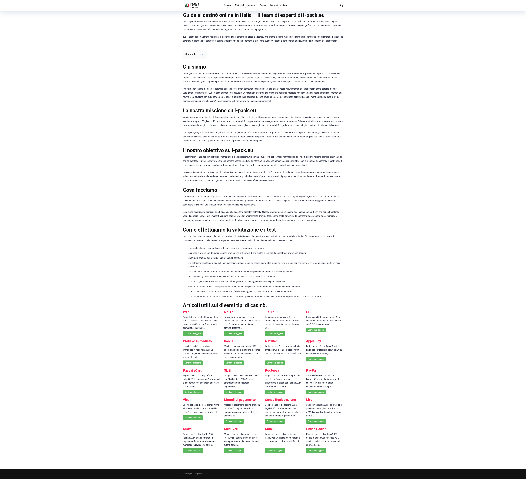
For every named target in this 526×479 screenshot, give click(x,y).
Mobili (269, 429)
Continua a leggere (193, 333)
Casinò (227, 5)
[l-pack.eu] (192, 4)
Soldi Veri (231, 429)
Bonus (263, 5)
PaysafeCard (192, 370)
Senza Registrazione (280, 400)
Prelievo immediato (197, 341)
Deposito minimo (278, 5)
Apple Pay (313, 341)
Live (309, 400)
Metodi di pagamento (245, 5)
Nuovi (187, 429)
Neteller (271, 341)
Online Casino (316, 429)
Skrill (227, 370)
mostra (200, 54)
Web (186, 312)
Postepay (272, 370)
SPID (310, 312)
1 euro (270, 312)
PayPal (311, 370)
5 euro (228, 312)
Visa (186, 400)
